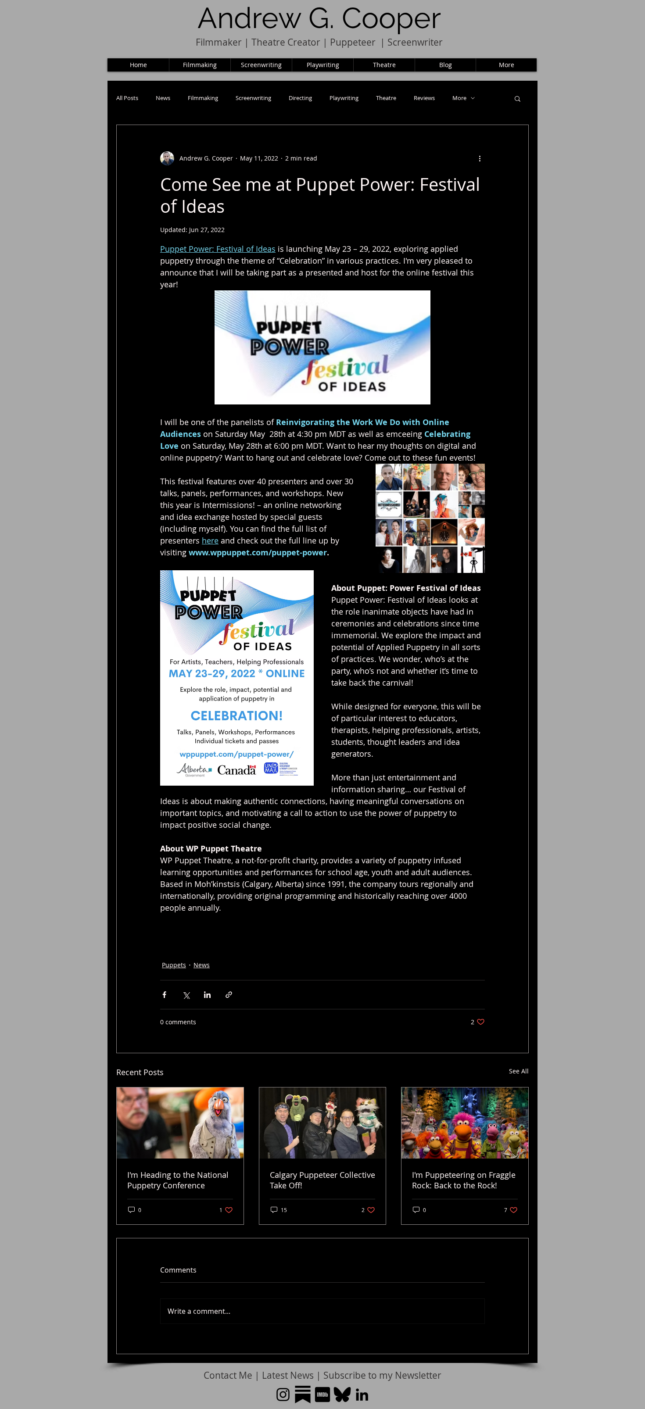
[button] (517, 98)
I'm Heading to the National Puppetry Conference (178, 1180)
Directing (300, 98)
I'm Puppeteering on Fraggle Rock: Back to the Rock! (464, 1180)
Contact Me (229, 1375)
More (459, 98)
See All (519, 1071)
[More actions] (479, 158)
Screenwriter (415, 42)
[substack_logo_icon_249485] (303, 1394)
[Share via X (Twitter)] (186, 995)
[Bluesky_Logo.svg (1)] (342, 1394)
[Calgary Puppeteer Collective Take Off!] (322, 1123)
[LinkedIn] (362, 1394)
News (163, 98)
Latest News (288, 1375)
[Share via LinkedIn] (207, 995)
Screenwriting (253, 98)
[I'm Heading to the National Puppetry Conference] (180, 1123)
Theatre (386, 98)
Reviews (424, 98)
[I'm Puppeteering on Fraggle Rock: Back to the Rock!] (464, 1123)
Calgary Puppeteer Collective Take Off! (322, 1180)
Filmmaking (203, 98)
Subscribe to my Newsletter (382, 1375)
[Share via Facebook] (164, 995)
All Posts (127, 98)
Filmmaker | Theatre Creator (258, 42)
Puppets (174, 965)
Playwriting (344, 98)
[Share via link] (229, 995)
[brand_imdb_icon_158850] (322, 1394)
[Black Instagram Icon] (283, 1394)
